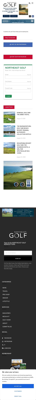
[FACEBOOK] (33, 16)
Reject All (18, 396)
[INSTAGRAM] (30, 16)
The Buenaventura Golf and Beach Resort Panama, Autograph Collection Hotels (24, 130)
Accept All (18, 386)
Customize (18, 391)
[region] (18, 384)
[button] (29, 3)
